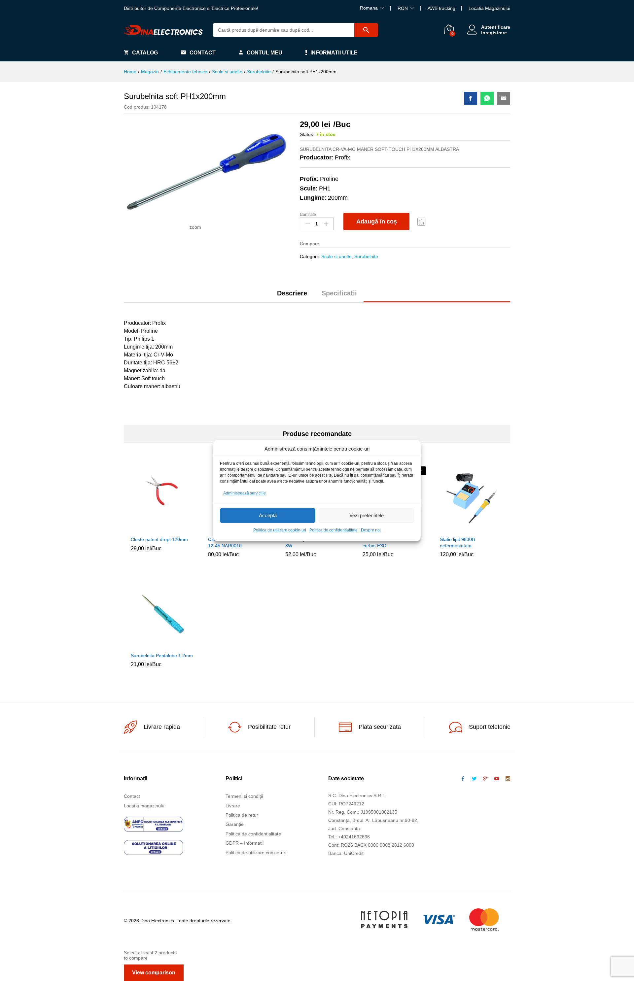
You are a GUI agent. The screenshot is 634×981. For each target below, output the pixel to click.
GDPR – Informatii (245, 843)
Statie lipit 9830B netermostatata (457, 542)
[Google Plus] (485, 779)
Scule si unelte (336, 256)
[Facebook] (463, 779)
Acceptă (268, 515)
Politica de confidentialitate (333, 530)
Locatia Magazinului (489, 8)
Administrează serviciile (244, 493)
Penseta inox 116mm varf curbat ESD (389, 542)
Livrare (233, 805)
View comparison (153, 972)
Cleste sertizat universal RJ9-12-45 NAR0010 (238, 542)
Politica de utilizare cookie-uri (279, 530)
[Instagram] (507, 779)
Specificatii (339, 293)
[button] (147, 528)
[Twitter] (474, 779)
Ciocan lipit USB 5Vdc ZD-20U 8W (316, 542)
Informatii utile (334, 52)
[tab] (292, 296)
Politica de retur (242, 815)
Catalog (145, 52)
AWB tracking (441, 8)
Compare (421, 221)
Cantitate (308, 215)
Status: (307, 134)
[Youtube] (496, 779)
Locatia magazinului (144, 805)
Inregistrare (494, 32)
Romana (369, 8)
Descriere (292, 293)
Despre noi (371, 530)
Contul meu (264, 52)
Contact (203, 52)
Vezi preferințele (366, 515)
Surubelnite (366, 256)
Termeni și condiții (244, 796)
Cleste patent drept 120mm (159, 539)
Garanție (235, 824)
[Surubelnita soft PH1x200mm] (470, 98)
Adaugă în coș (376, 221)
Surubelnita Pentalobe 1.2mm (162, 655)
